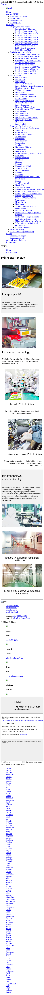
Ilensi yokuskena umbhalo (24, 94)
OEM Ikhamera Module (24, 50)
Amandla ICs (20, 143)
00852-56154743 (12, 640)
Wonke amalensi (21, 77)
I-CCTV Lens (20, 80)
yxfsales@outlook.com (14, 676)
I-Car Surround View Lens (25, 88)
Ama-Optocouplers (22, 158)
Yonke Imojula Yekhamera (25, 29)
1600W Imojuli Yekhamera (25, 48)
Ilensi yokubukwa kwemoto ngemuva (29, 86)
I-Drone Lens (20, 92)
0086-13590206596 (19, 616)
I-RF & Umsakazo (22, 170)
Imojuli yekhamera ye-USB (20, 52)
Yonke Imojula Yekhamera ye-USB (28, 54)
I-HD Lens (19, 122)
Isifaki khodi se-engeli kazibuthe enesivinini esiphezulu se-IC (27, 218)
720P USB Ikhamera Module (26, 58)
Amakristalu (19, 156)
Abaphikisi (19, 130)
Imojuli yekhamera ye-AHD (25, 71)
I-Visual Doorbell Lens (23, 103)
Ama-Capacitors (21, 132)
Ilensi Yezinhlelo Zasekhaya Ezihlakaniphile (25, 97)
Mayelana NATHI (12, 14)
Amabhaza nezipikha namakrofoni (27, 191)
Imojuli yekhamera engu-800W (26, 44)
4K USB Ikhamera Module (25, 65)
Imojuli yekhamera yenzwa (20, 27)
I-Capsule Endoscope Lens (25, 107)
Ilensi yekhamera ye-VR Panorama (28, 109)
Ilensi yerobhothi (21, 111)
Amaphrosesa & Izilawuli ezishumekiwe (24, 135)
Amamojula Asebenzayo (24, 196)
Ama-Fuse (19, 145)
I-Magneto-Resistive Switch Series (28, 221)
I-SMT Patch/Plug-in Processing (22, 232)
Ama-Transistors (21, 141)
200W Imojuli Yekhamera (24, 35)
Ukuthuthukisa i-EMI (23, 166)
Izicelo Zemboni (16, 18)
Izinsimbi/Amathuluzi (23, 187)
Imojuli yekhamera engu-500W (26, 42)
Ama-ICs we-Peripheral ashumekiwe (28, 153)
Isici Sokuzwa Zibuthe (23, 210)
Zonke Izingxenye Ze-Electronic (27, 128)
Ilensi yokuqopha (21, 113)
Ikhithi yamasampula (22, 227)
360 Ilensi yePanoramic (23, 90)
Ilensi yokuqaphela (22, 105)
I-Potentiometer (20, 204)
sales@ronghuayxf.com (21, 618)
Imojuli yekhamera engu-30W (26, 31)
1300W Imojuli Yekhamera (25, 46)
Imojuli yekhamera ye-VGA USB (27, 56)
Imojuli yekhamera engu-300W (26, 37)
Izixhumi (18, 172)
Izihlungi (18, 164)
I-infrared (18, 162)
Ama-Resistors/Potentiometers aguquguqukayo (26, 207)
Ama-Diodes (20, 139)
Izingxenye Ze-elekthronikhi (20, 126)
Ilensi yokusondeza (22, 115)
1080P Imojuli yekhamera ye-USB (28, 61)
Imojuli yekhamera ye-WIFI (25, 73)
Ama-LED (19, 160)
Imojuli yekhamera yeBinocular (26, 69)
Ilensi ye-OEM (20, 124)
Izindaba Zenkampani (18, 236)
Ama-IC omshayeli (22, 183)
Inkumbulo (19, 175)
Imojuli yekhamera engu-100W (26, 33)
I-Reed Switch (20, 202)
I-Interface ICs (20, 151)
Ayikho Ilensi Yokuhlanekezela (26, 118)
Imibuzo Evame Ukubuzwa (16, 240)
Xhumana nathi (11, 242)
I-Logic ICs (19, 185)
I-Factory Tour (15, 23)
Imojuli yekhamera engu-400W (26, 39)
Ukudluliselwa (20, 149)
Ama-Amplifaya (21, 168)
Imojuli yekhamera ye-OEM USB (27, 67)
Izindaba (9, 234)
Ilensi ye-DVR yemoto (23, 84)
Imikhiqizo (10, 25)
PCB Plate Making (17, 229)
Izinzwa (18, 181)
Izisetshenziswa (16, 20)
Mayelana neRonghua (18, 16)
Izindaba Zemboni (17, 238)
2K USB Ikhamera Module (25, 63)
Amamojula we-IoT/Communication (28, 194)
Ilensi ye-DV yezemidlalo (24, 101)
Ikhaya (8, 12)
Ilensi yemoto (20, 82)
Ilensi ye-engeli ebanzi (23, 120)
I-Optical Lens (15, 75)
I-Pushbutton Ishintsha (23, 147)
